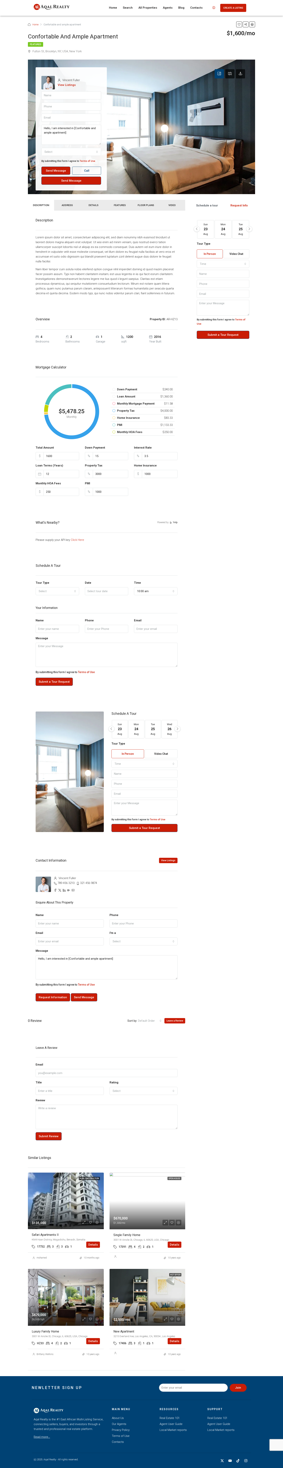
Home (113, 7)
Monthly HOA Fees (48, 483)
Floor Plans (146, 205)
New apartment (123, 1331)
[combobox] (71, 152)
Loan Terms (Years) (49, 465)
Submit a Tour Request (54, 681)
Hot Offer (175, 1275)
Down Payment (95, 447)
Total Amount (45, 447)
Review (40, 1100)
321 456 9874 (88, 883)
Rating (114, 1082)
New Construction (89, 1178)
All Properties (147, 7)
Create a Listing (233, 8)
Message (42, 638)
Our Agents (119, 1424)
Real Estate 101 (170, 1418)
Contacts (196, 7)
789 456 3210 (66, 883)
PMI (87, 483)
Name (40, 620)
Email (138, 620)
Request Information (53, 997)
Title (39, 1082)
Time (137, 582)
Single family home (126, 1235)
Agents (167, 7)
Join (238, 1387)
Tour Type (42, 582)
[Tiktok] (237, 1460)
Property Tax (93, 465)
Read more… (42, 1437)
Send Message (56, 170)
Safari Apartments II (45, 1235)
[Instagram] (245, 1460)
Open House (174, 1178)
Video (172, 205)
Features (120, 205)
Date (88, 582)
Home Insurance (145, 465)
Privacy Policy (121, 1430)
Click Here (77, 540)
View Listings (67, 85)
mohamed (42, 1257)
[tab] (219, 73)
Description (41, 205)
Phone (89, 620)
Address (67, 205)
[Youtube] (230, 1460)
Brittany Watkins (45, 1354)
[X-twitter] (222, 1460)
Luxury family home (45, 1331)
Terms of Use (87, 161)
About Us (118, 1418)
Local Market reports (173, 1430)
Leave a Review (175, 1020)
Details (93, 205)
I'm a (113, 933)
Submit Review (49, 1136)
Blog (181, 7)
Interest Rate (143, 447)
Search (128, 7)
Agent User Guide (171, 1424)
